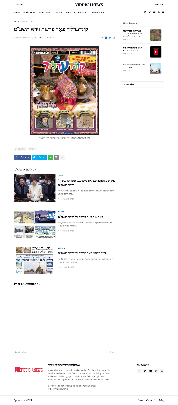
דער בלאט (62, 248)
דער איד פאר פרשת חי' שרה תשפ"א (80, 217)
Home (17, 12)
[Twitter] (110, 37)
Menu (19, 4)
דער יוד (61, 211)
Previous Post (21, 352)
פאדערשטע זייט (27, 21)
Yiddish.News (89, 4)
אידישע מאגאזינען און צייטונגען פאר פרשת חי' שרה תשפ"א (86, 182)
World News (29, 12)
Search (157, 4)
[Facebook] (106, 37)
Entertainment (97, 12)
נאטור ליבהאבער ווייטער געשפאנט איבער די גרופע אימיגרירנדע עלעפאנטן (132, 33)
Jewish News (44, 12)
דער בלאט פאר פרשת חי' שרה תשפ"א (82, 253)
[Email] (114, 37)
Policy (161, 400)
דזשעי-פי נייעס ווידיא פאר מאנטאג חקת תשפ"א (132, 49)
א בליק (61, 175)
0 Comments (48, 37)
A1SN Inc (30, 400)
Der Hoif (58, 12)
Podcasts (70, 12)
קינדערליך (32, 149)
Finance (82, 12)
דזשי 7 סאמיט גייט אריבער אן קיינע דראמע (134, 66)
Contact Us (151, 400)
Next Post (109, 352)
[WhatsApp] (50, 157)
